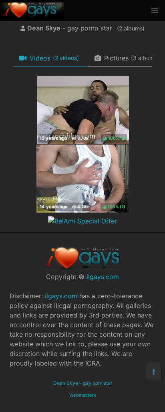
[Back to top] (154, 372)
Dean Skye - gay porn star (82, 383)
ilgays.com (103, 277)
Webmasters (82, 395)
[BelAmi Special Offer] (82, 221)
